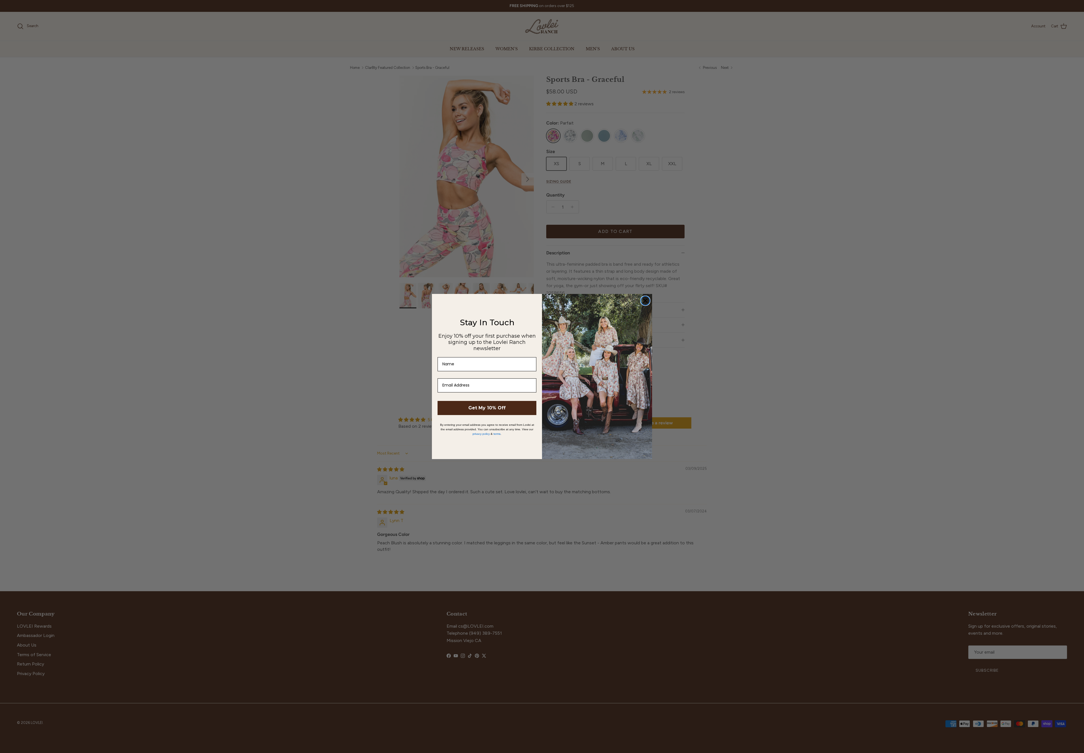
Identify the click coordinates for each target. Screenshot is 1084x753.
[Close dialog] (645, 300)
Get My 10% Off (487, 408)
